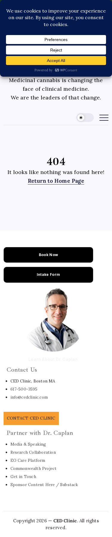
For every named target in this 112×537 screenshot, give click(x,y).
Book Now (48, 254)
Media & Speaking (28, 444)
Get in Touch (23, 476)
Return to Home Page (56, 180)
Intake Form (48, 274)
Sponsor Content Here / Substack (44, 484)
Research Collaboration (33, 452)
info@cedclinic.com (29, 397)
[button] (85, 117)
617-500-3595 (23, 389)
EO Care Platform (27, 460)
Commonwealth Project (33, 468)
